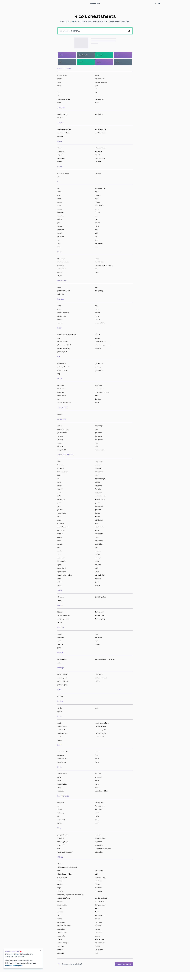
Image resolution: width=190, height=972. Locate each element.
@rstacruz (72, 21)
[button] (155, 3)
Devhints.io (95, 3)
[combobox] (98, 30)
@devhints (14, 954)
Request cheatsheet (123, 964)
